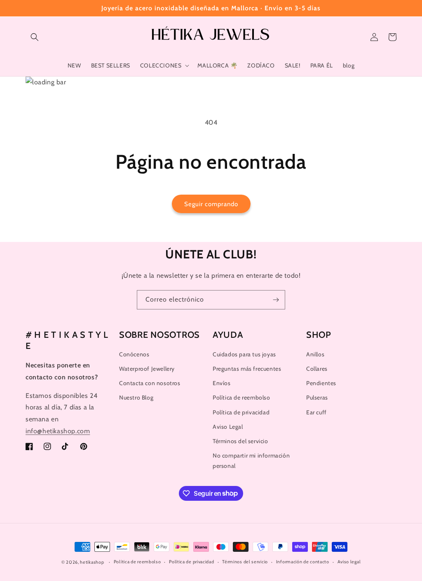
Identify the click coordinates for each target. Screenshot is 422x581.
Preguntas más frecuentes (247, 368)
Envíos (222, 383)
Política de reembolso (241, 397)
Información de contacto (302, 562)
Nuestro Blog (136, 397)
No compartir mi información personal (251, 460)
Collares (317, 368)
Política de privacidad (241, 412)
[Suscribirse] (276, 299)
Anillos (315, 354)
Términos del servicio (240, 441)
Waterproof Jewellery (147, 368)
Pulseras (317, 397)
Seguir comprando (211, 204)
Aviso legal (349, 562)
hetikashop (92, 562)
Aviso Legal (228, 426)
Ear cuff (316, 412)
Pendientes (321, 383)
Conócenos (134, 354)
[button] (35, 37)
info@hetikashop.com (58, 431)
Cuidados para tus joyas (244, 354)
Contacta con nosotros (150, 383)
